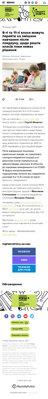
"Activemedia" (32, 392)
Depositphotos (9, 234)
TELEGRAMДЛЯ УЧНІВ (24, 268)
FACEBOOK (24, 251)
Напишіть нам (44, 3)
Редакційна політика (20, 335)
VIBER (24, 260)
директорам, (26, 56)
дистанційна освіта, (11, 59)
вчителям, (16, 56)
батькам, (6, 56)
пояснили (13, 209)
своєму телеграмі (30, 119)
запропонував (21, 220)
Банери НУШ (18, 329)
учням (22, 59)
